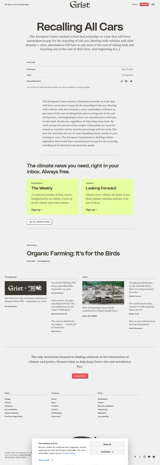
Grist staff (31, 62)
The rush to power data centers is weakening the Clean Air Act (141, 306)
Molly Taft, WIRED (89, 316)
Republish (102, 413)
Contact (54, 406)
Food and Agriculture (13, 416)
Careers (54, 409)
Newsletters (103, 399)
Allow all (107, 444)
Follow (135, 4)
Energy (7, 399)
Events (100, 402)
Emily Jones (134, 314)
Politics (8, 402)
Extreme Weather (12, 413)
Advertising (102, 409)
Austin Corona (135, 296)
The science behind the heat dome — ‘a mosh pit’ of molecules (63, 324)
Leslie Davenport (136, 328)
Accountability (11, 409)
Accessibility (103, 416)
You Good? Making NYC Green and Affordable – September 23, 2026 (63, 285)
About (53, 399)
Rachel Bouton (11, 306)
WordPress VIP (25, 455)
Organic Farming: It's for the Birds (73, 253)
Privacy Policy (21, 457)
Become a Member (105, 406)
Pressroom (55, 416)
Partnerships (56, 413)
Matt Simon (56, 331)
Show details (44, 460)
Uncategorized (127, 75)
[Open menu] (153, 4)
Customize (105, 452)
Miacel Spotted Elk (59, 314)
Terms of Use (9, 457)
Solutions (9, 406)
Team (53, 402)
